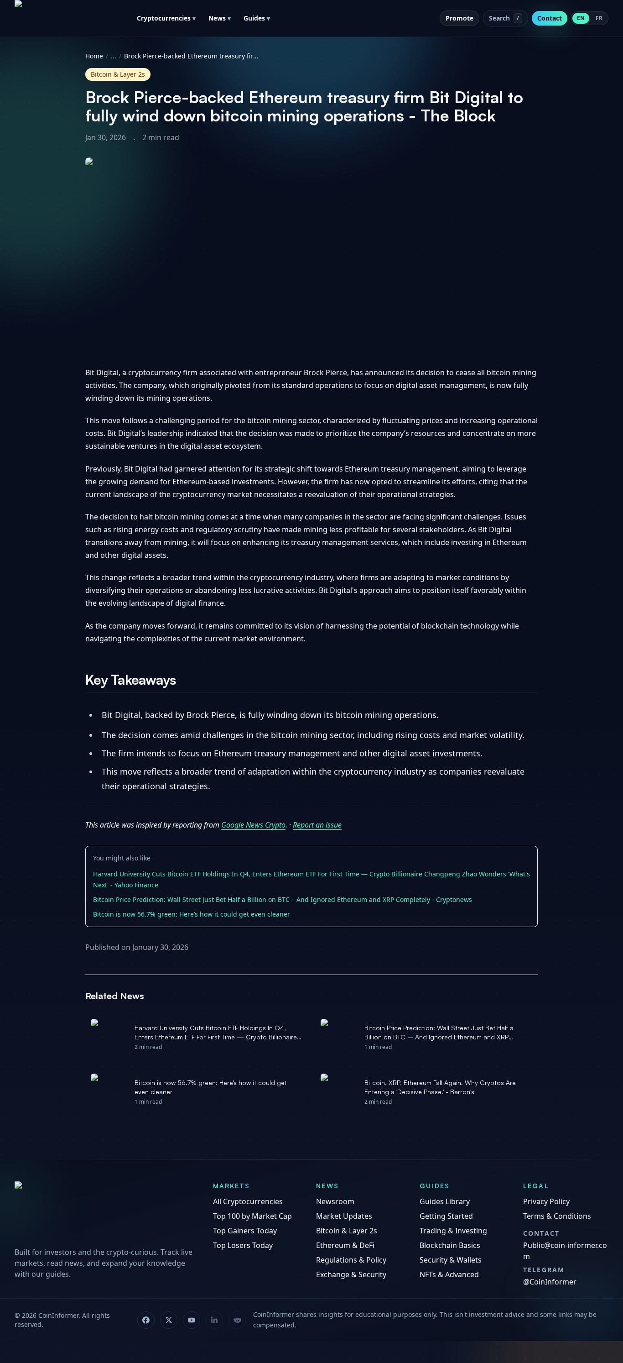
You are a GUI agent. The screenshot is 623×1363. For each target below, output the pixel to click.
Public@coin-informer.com (565, 1250)
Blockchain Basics (450, 1245)
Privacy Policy (546, 1201)
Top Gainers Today (245, 1231)
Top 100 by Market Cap (252, 1216)
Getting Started (446, 1216)
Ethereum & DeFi (345, 1245)
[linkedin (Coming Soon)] (214, 1320)
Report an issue (317, 825)
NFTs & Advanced (449, 1274)
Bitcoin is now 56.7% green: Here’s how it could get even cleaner (191, 914)
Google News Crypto (253, 825)
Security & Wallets (451, 1260)
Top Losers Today (243, 1245)
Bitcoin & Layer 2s (346, 1231)
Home (94, 56)
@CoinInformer (549, 1282)
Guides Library (445, 1201)
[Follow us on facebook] (146, 1320)
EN (581, 18)
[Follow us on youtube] (191, 1320)
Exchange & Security (351, 1274)
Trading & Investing (453, 1231)
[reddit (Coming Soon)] (237, 1320)
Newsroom (335, 1201)
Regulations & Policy (351, 1260)
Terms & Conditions (557, 1216)
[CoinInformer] (105, 1211)
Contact (549, 18)
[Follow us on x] (168, 1320)
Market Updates (344, 1216)
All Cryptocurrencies (248, 1201)
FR (599, 18)
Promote (459, 18)
